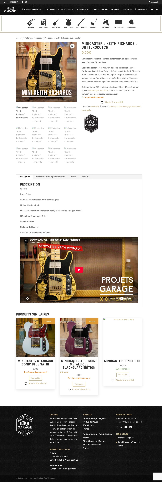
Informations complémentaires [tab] (50, 177)
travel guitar (87, 110)
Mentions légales (126, 438)
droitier (112, 107)
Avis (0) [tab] (85, 177)
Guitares (28, 38)
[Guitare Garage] (91, 124)
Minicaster (38, 38)
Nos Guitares (64, 9)
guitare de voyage (123, 107)
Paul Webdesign (49, 478)
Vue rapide (35, 378)
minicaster (136, 107)
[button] (72, 46)
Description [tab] (24, 177)
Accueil (19, 38)
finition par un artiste (98, 90)
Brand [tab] (73, 177)
